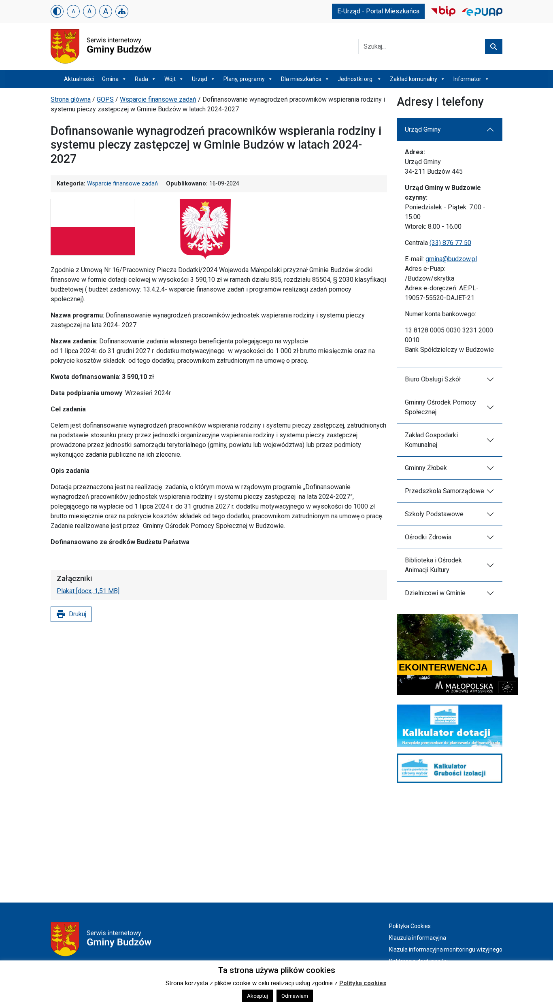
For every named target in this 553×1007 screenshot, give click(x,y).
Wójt (170, 79)
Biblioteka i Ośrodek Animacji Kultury (433, 565)
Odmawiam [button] (294, 996)
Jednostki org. (356, 79)
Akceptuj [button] (257, 996)
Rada (141, 79)
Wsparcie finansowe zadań (158, 99)
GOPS (105, 99)
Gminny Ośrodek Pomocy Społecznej (440, 407)
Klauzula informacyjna (417, 938)
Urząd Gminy (423, 129)
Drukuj (71, 614)
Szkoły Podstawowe (434, 514)
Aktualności (79, 79)
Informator (467, 79)
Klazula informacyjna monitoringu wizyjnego (445, 949)
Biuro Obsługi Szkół (433, 379)
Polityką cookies (362, 983)
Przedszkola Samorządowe (444, 491)
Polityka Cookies (410, 926)
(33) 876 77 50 (450, 243)
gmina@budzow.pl (451, 259)
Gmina (110, 79)
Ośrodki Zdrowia (428, 537)
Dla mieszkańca (301, 79)
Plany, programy (244, 79)
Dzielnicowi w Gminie (435, 593)
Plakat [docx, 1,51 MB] (88, 591)
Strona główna (71, 99)
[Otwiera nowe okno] (443, 11)
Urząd (199, 79)
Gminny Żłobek (426, 468)
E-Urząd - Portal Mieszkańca (378, 11)
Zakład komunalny (413, 79)
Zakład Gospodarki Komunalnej (431, 440)
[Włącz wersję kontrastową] (57, 11)
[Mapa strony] (121, 11)
